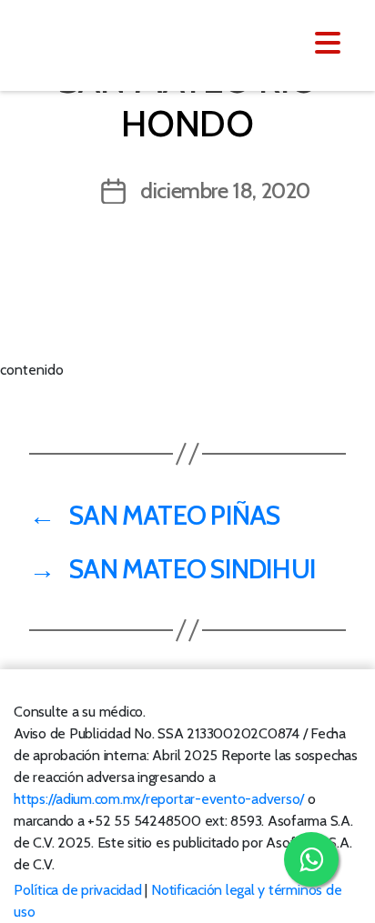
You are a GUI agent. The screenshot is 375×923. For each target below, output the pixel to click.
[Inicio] (125, 44)
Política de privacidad (78, 889)
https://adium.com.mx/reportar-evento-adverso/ (159, 799)
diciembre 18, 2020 (225, 190)
